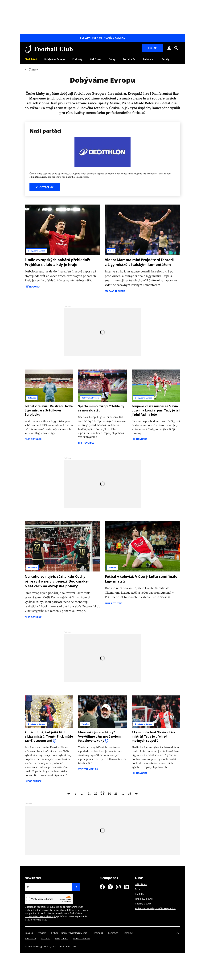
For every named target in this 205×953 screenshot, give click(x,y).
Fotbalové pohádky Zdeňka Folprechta (155, 908)
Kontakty (139, 893)
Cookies (29, 932)
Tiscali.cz (45, 938)
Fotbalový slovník (144, 898)
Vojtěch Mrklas (88, 769)
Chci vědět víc (44, 187)
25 (116, 793)
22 (95, 793)
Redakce (139, 889)
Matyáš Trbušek (115, 291)
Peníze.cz (113, 932)
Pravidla (42, 932)
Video (111, 250)
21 (89, 793)
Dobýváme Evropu (36, 250)
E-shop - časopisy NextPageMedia (69, 932)
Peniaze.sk (30, 938)
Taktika (85, 724)
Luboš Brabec (33, 781)
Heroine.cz (97, 932)
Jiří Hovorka (32, 286)
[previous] (68, 793)
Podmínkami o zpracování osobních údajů (54, 915)
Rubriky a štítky (143, 903)
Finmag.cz (128, 932)
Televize (32, 397)
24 (109, 793)
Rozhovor (32, 567)
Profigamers (61, 938)
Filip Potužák (33, 438)
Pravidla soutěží (81, 938)
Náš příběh (141, 884)
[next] (136, 793)
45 (129, 793)
